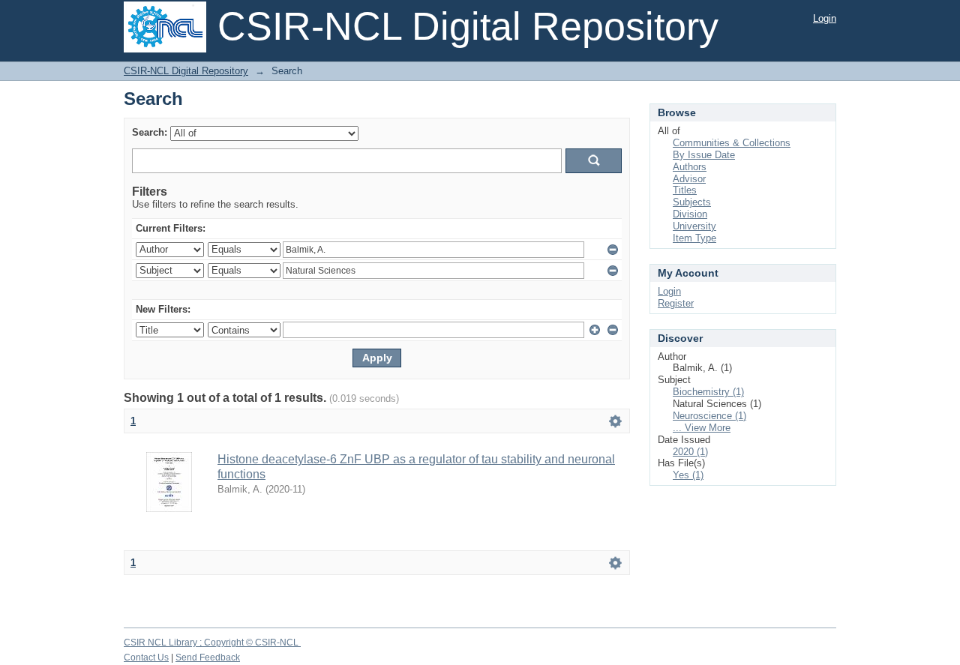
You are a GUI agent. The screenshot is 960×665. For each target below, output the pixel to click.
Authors (689, 166)
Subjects (692, 202)
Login (824, 18)
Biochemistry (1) (708, 391)
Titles (685, 190)
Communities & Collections (731, 142)
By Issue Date (704, 154)
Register (676, 303)
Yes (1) (688, 475)
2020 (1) (690, 451)
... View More (701, 427)
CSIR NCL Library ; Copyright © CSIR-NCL (212, 642)
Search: (149, 132)
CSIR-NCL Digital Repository (186, 70)
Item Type (694, 238)
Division (690, 214)
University (694, 226)
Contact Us (146, 657)
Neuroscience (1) (709, 415)
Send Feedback (208, 657)
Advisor (689, 178)
